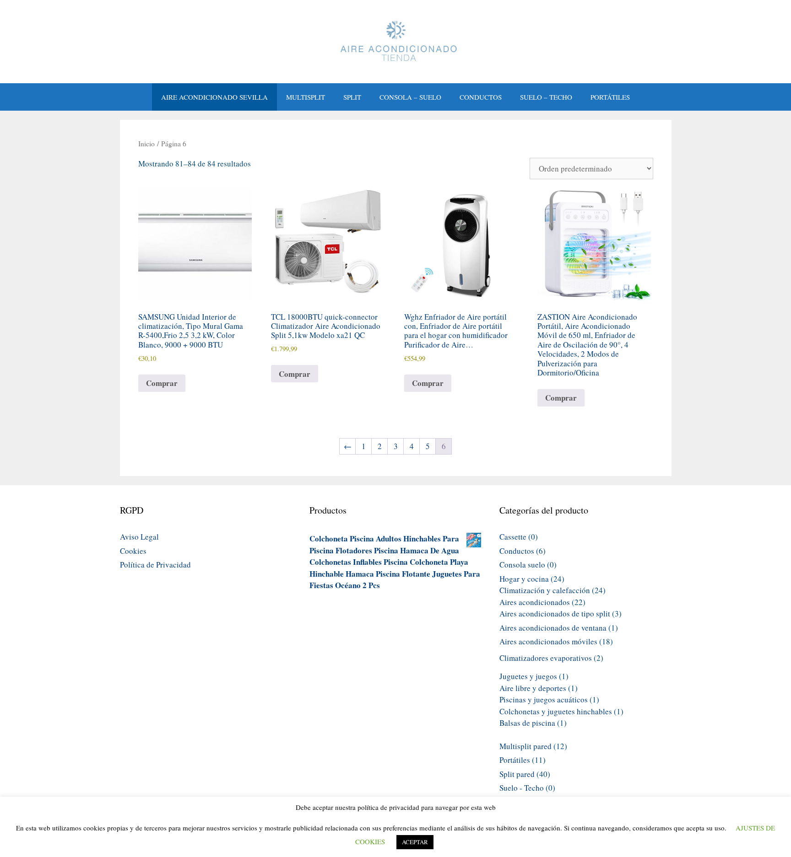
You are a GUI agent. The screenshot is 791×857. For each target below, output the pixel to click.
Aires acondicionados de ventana (553, 627)
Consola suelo (522, 564)
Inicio (146, 143)
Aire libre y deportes (532, 688)
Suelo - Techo (521, 787)
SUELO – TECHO (546, 97)
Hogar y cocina (524, 578)
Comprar (162, 383)
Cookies (133, 551)
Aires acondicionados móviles (548, 641)
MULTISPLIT (305, 97)
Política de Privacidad (155, 564)
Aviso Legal (139, 536)
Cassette (512, 536)
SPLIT (352, 97)
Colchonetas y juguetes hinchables (555, 711)
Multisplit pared (525, 746)
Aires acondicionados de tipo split (554, 613)
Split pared (517, 774)
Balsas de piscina (527, 723)
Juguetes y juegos (528, 676)
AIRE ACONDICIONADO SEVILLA (214, 97)
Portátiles (514, 760)
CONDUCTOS (481, 97)
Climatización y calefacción (544, 590)
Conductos (516, 551)
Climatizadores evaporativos (545, 658)
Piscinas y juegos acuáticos (543, 699)
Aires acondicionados (534, 602)
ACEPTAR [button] (415, 842)
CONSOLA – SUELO (410, 97)
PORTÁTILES (610, 97)
